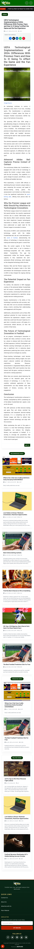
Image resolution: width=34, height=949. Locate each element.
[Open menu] (31, 3)
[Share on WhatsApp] (20, 38)
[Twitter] (12, 937)
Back (5, 14)
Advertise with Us (6, 906)
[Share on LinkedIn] (17, 38)
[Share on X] (13, 38)
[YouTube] (21, 937)
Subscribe (18, 928)
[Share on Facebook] (10, 38)
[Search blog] (26, 3)
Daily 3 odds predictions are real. (11, 485)
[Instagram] (17, 937)
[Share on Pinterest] (23, 38)
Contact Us (4, 898)
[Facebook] (8, 937)
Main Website (5, 910)
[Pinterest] (26, 937)
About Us (4, 902)
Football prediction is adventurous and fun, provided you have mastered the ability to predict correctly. (16, 671)
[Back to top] (2, 946)
